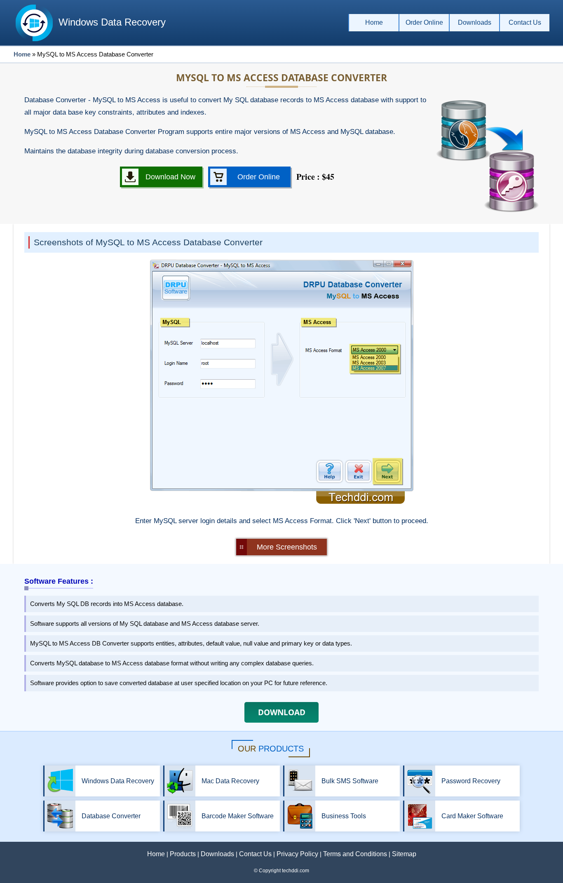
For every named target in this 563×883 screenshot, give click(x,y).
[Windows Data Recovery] (34, 41)
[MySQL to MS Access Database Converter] (281, 501)
